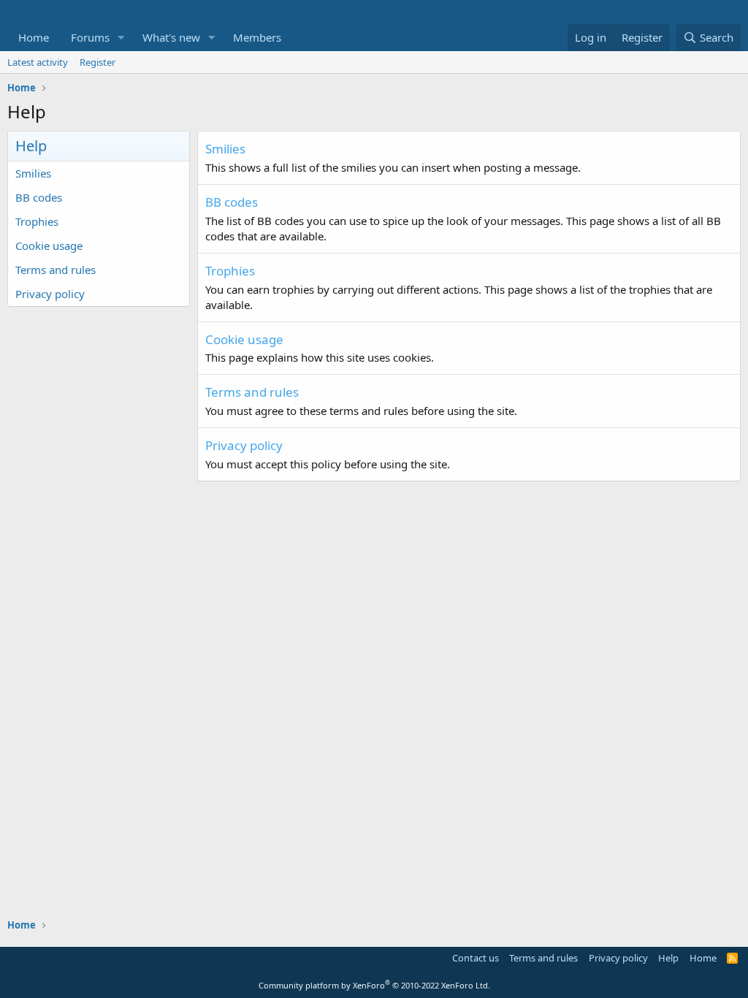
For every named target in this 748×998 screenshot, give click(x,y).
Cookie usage (49, 245)
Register (97, 62)
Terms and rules (55, 269)
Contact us (475, 957)
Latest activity (37, 62)
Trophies (36, 221)
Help (668, 957)
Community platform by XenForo (374, 985)
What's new (171, 37)
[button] (121, 37)
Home (33, 37)
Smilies (33, 173)
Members (257, 37)
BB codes (38, 197)
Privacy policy (50, 293)
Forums (90, 37)
